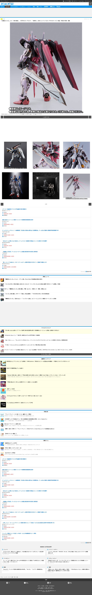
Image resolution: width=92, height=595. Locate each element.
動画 (34, 6)
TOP (46, 579)
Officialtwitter (50, 582)
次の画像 (90, 117)
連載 (50, 567)
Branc (58, 7)
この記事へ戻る (46, 117)
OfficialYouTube (71, 582)
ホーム (2, 6)
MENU (90, 3)
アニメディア (46, 7)
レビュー (29, 6)
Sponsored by (83, 271)
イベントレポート (14, 6)
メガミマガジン (52, 7)
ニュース (7, 6)
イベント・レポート (53, 549)
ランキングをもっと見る (46, 354)
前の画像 (2, 117)
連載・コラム (39, 6)
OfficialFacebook (27, 582)
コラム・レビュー (52, 558)
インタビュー (22, 6)
